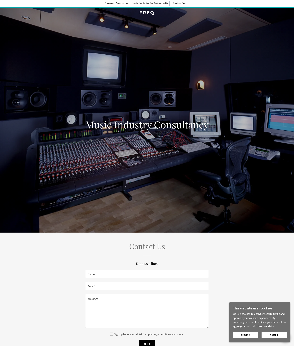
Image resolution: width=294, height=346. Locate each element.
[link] (147, 13)
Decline (245, 335)
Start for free (179, 3)
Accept (274, 335)
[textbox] (147, 274)
